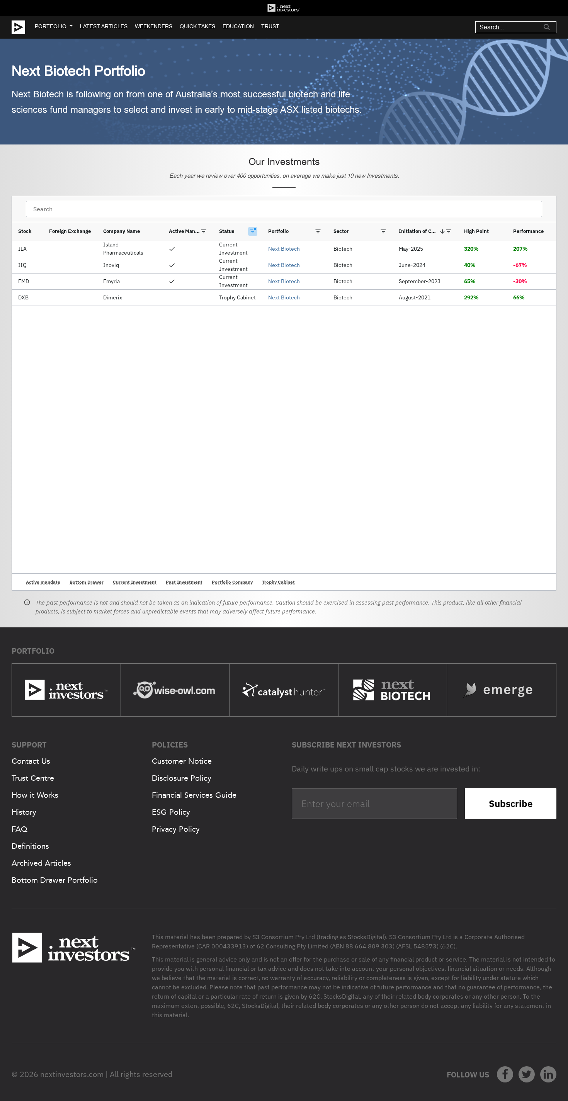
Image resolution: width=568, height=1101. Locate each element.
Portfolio (50, 26)
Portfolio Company (232, 582)
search (547, 27)
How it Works (35, 795)
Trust (270, 26)
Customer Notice (182, 761)
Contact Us (31, 761)
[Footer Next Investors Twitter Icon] (527, 1074)
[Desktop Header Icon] (23, 27)
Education (238, 26)
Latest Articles (104, 26)
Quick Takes (197, 26)
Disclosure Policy (181, 778)
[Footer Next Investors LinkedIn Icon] (548, 1074)
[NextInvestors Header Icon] (284, 8)
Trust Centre (33, 778)
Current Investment (134, 582)
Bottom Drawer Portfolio (55, 880)
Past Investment (184, 582)
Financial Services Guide (194, 795)
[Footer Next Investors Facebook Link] (505, 1074)
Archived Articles (41, 863)
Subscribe (510, 803)
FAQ (19, 829)
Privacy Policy (176, 829)
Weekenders (153, 26)
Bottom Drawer (87, 582)
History (24, 812)
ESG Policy (171, 812)
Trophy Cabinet (278, 582)
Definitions (30, 846)
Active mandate (43, 582)
